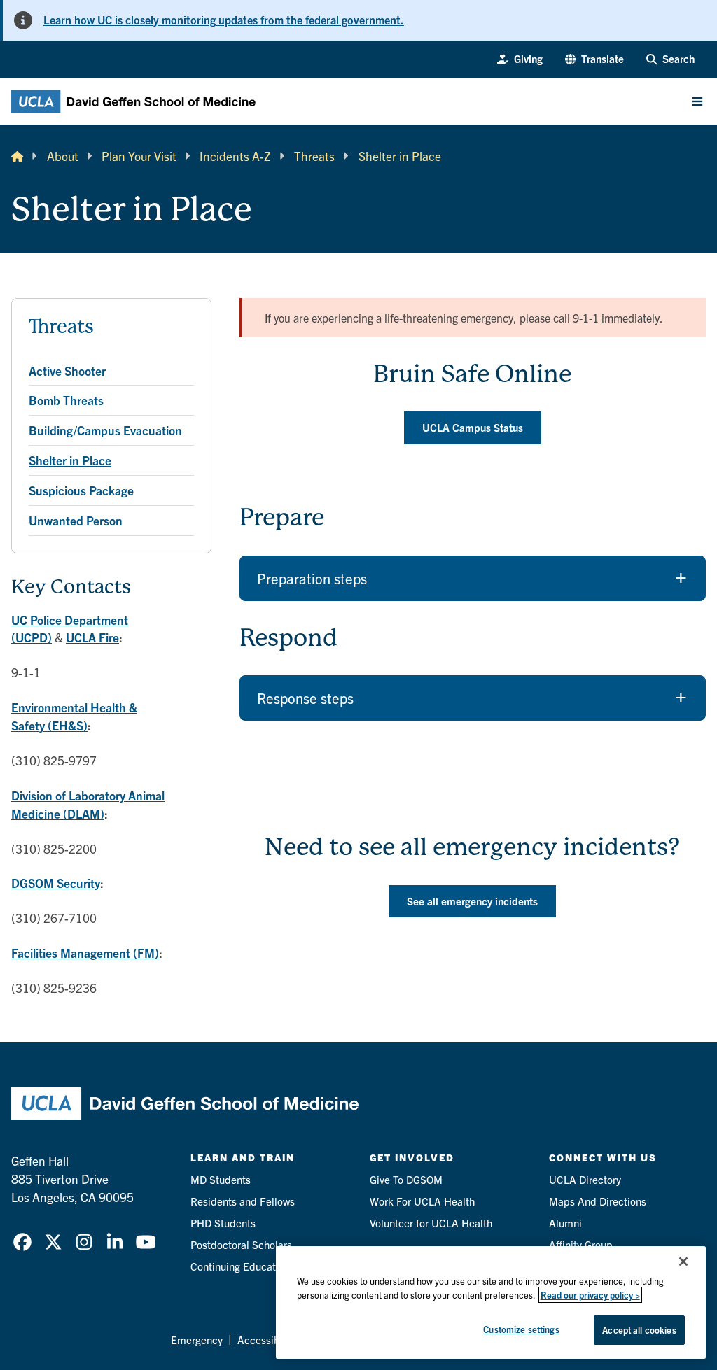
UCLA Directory (585, 1179)
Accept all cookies (639, 1330)
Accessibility (267, 1339)
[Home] (17, 156)
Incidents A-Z (235, 155)
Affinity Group (581, 1244)
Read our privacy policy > (590, 1295)
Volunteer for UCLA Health (431, 1222)
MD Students (220, 1179)
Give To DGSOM (406, 1179)
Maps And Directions (597, 1201)
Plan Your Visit (139, 155)
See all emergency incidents (472, 901)
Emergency (197, 1339)
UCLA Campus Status (472, 427)
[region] (491, 1302)
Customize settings (521, 1329)
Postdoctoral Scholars (241, 1244)
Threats (314, 155)
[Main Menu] (697, 101)
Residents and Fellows (242, 1201)
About (62, 155)
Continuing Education (240, 1266)
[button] (594, 59)
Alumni (565, 1222)
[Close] (683, 1261)
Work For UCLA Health (422, 1201)
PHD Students (223, 1222)
